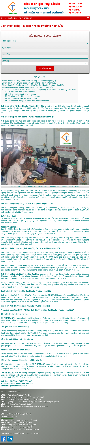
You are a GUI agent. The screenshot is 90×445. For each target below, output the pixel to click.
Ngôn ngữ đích (8, 47)
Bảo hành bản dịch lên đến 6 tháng (21, 98)
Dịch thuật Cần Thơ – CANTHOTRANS (16, 381)
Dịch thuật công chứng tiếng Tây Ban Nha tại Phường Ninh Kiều (29, 83)
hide (43, 76)
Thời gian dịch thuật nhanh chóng (20, 94)
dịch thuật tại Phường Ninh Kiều (28, 333)
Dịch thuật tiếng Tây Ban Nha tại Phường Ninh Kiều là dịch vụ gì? (29, 81)
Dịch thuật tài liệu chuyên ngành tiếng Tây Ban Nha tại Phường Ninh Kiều (33, 85)
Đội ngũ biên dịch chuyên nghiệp (20, 92)
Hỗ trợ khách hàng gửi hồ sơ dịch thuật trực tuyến (27, 101)
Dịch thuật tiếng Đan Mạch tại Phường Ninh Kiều (29, 306)
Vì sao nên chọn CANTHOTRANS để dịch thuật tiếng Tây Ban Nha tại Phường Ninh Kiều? (39, 89)
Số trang (5, 61)
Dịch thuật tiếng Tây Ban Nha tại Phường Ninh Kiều (32, 25)
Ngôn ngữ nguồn (9, 41)
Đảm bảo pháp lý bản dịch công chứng (22, 96)
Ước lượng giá (45, 68)
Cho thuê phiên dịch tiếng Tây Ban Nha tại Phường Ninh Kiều (28, 87)
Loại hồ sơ (6, 54)
